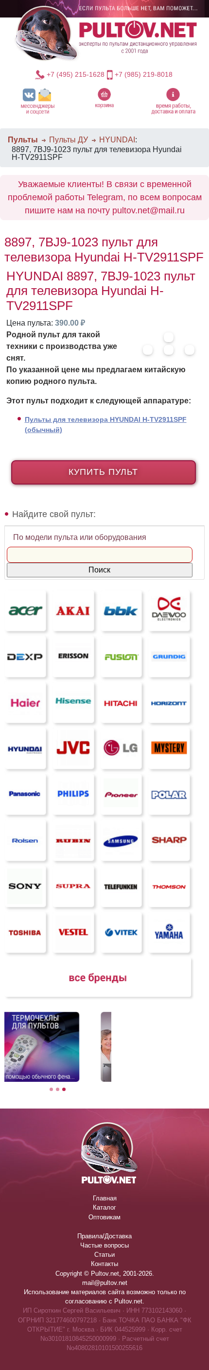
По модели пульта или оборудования (79, 537)
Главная (105, 1198)
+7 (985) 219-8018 (144, 74)
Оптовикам (104, 1217)
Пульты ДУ (68, 140)
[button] (38, 101)
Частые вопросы (104, 1245)
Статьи (104, 1254)
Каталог (104, 1207)
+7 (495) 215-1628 (75, 74)
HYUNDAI (117, 140)
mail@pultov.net (104, 1282)
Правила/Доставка (104, 1236)
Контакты (104, 1263)
